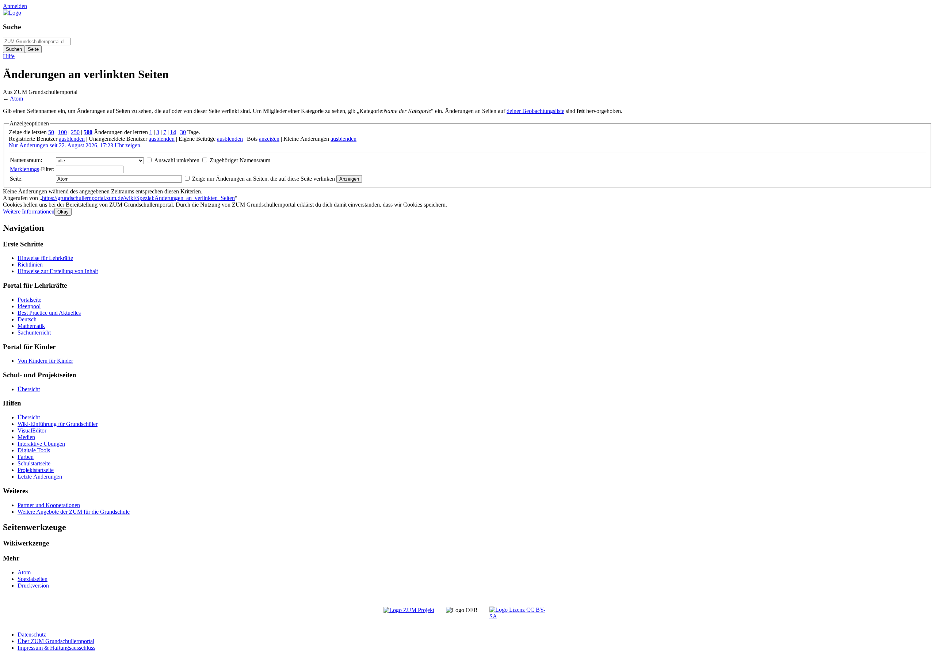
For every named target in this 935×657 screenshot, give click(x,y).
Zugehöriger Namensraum (240, 160)
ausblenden (72, 139)
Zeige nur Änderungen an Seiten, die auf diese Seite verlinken (263, 178)
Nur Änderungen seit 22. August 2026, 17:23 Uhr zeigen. (75, 145)
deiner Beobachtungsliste (535, 111)
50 (51, 132)
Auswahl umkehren (176, 160)
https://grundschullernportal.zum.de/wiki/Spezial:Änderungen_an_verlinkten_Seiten (138, 198)
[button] (28, 211)
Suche (12, 27)
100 (62, 132)
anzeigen (269, 139)
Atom (16, 98)
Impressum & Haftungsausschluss (56, 648)
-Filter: (32, 169)
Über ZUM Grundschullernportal (56, 641)
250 (75, 132)
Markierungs (24, 169)
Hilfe (9, 56)
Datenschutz (32, 634)
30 (183, 132)
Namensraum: (26, 160)
